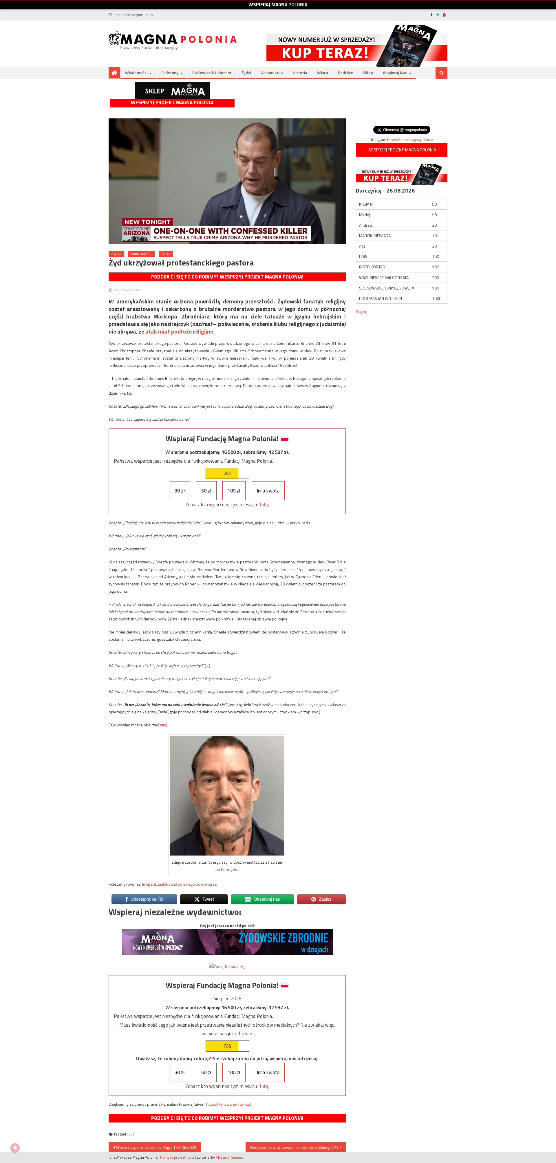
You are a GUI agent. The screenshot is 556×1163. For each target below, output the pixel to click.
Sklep (368, 72)
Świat (116, 254)
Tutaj (264, 504)
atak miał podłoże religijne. (180, 331)
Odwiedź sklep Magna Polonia (172, 90)
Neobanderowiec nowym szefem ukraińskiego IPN (294, 1147)
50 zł (206, 490)
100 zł (234, 490)
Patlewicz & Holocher (212, 72)
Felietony (169, 72)
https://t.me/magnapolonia (410, 139)
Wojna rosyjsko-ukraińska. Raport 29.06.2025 (156, 1147)
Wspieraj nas (395, 72)
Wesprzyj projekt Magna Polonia (172, 102)
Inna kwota (268, 490)
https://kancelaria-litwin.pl (228, 1104)
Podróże (345, 72)
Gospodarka (272, 72)
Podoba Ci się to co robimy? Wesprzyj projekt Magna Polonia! (227, 277)
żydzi (131, 1134)
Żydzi (246, 72)
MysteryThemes (229, 1157)
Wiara (322, 72)
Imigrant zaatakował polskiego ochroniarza (179, 884)
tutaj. (164, 725)
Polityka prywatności (177, 1157)
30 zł (180, 490)
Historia (300, 72)
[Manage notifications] (15, 1148)
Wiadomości (136, 72)
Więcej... (363, 312)
